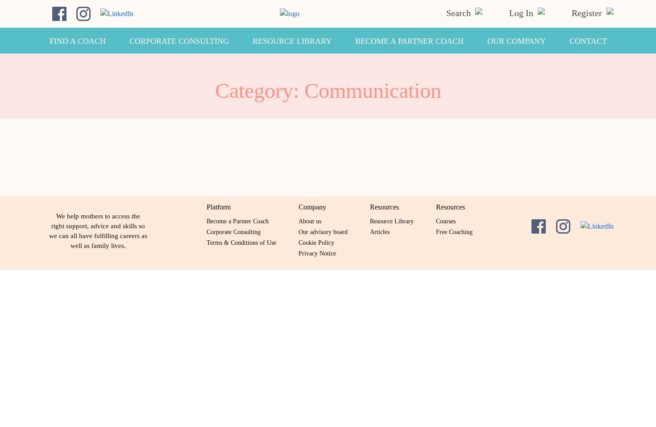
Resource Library (292, 41)
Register (588, 13)
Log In (522, 13)
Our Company (516, 41)
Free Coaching (454, 232)
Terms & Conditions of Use (241, 242)
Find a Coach (78, 41)
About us (310, 221)
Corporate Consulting (179, 41)
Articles (380, 232)
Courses (446, 221)
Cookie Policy (316, 242)
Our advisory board (323, 232)
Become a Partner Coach (409, 41)
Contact (588, 41)
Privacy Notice (317, 253)
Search (459, 13)
